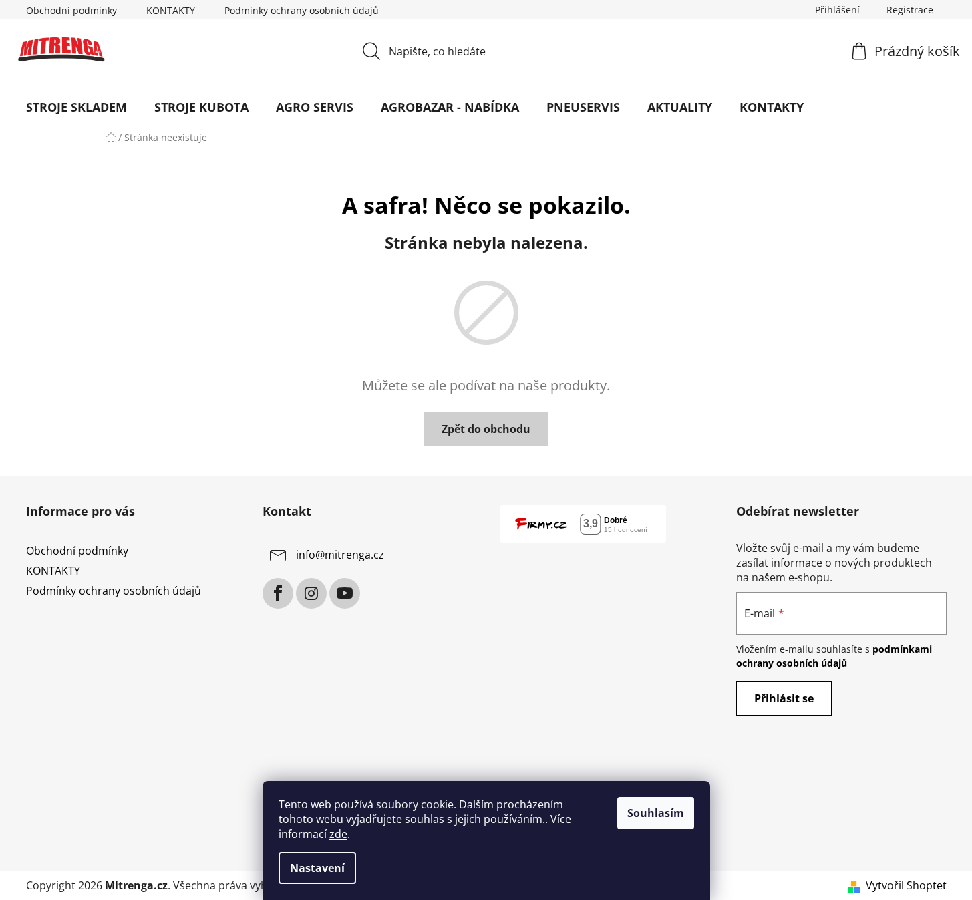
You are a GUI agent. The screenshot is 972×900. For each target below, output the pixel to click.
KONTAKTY (170, 10)
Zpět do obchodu (486, 429)
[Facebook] (278, 593)
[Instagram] (311, 593)
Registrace (909, 9)
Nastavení (317, 868)
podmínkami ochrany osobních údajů (834, 656)
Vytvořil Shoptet (906, 885)
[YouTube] (344, 593)
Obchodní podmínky (71, 10)
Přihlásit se (784, 698)
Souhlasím (655, 813)
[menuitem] (76, 107)
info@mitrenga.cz (340, 554)
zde (338, 834)
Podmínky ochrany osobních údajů (301, 10)
